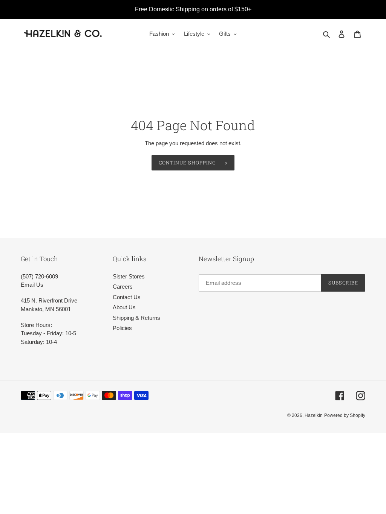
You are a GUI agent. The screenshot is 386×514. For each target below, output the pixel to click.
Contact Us (127, 297)
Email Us (32, 284)
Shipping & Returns (136, 318)
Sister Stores (129, 276)
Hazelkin (314, 415)
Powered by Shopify (344, 415)
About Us (124, 307)
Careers (123, 286)
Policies (122, 328)
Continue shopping (187, 162)
